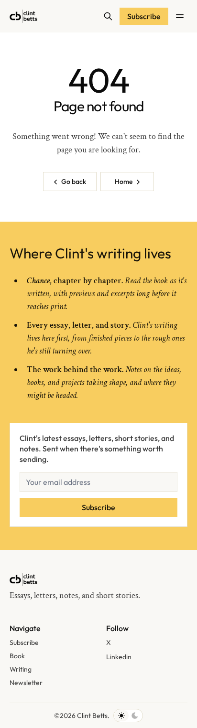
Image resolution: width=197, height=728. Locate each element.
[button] (24, 643)
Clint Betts (92, 715)
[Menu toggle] (179, 16)
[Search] (108, 16)
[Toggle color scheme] (128, 715)
